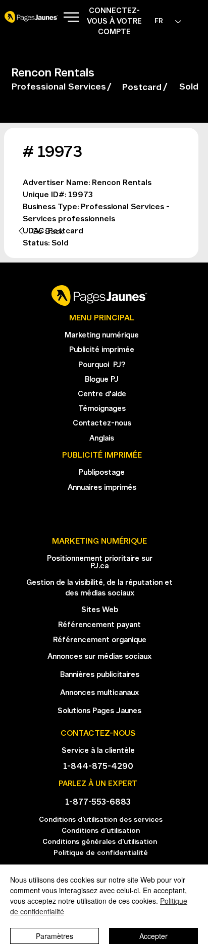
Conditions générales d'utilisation (100, 842)
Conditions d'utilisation (101, 831)
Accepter (153, 936)
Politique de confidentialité (101, 853)
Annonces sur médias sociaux (99, 657)
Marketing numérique (102, 335)
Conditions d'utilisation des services (101, 820)
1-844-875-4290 (98, 766)
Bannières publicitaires (99, 675)
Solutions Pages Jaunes (99, 711)
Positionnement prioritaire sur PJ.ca (99, 562)
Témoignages (102, 409)
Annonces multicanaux (99, 693)
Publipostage (102, 473)
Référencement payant (99, 625)
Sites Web (99, 610)
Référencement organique (99, 640)
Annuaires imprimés (102, 488)
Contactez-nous (102, 423)
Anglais (101, 439)
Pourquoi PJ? (101, 365)
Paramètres (54, 936)
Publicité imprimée (101, 350)
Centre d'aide (102, 394)
